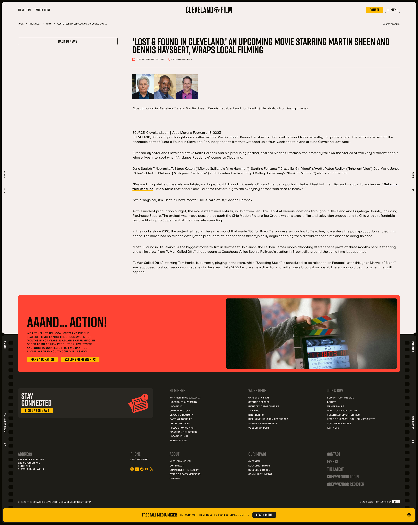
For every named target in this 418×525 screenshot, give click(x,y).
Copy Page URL (393, 24)
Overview (254, 461)
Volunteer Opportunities (343, 414)
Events (332, 461)
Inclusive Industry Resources (268, 419)
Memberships (335, 406)
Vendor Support (258, 427)
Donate (331, 402)
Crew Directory (180, 410)
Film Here (24, 10)
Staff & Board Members (185, 474)
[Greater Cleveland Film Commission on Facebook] (142, 469)
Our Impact (177, 465)
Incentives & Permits (183, 402)
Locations (176, 406)
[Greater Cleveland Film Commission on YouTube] (146, 469)
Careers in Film (258, 397)
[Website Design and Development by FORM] (380, 501)
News (48, 24)
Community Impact (260, 474)
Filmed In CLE (178, 440)
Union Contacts (180, 423)
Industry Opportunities (263, 406)
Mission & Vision (180, 461)
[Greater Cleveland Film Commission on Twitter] (151, 469)
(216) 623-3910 (139, 459)
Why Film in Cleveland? (185, 397)
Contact (333, 454)
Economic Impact (259, 465)
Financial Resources (183, 431)
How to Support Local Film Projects (351, 419)
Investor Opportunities (342, 410)
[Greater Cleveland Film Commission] (209, 10)
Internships (256, 414)
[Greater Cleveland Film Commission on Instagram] (132, 469)
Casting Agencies (181, 419)
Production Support (183, 427)
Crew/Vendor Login (343, 476)
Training (253, 410)
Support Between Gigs (262, 423)
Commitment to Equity (184, 469)
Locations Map (179, 436)
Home (21, 24)
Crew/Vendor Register (345, 484)
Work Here (42, 10)
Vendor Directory (181, 414)
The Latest (34, 24)
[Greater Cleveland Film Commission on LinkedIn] (137, 469)
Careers (175, 478)
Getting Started (259, 402)
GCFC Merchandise (339, 423)
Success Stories (259, 469)
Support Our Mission (340, 397)
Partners (333, 427)
